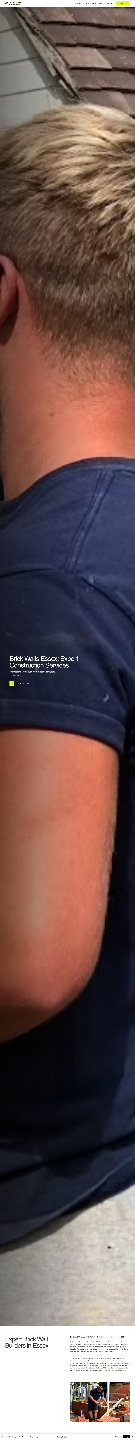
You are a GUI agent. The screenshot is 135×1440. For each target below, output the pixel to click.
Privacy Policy (61, 1437)
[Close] (132, 1436)
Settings (117, 1437)
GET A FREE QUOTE (24, 684)
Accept (126, 1437)
